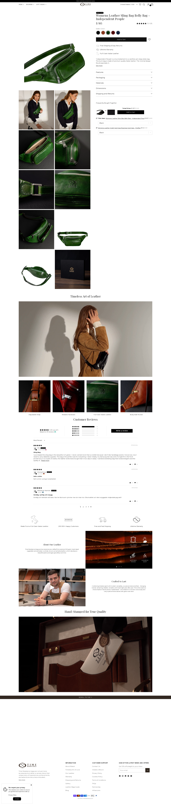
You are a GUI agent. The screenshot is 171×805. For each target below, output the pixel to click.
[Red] (113, 33)
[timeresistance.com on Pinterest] (128, 776)
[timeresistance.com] (85, 4)
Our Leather (69, 773)
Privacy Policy (97, 773)
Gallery (67, 783)
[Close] (31, 785)
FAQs (94, 783)
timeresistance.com (87, 798)
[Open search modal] (144, 4)
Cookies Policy (97, 776)
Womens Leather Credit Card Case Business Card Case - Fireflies (119, 128)
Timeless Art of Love (72, 770)
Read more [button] (45, 460)
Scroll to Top (84, 697)
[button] (75, 426)
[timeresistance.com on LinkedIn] (126, 776)
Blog (67, 790)
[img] (37, 445)
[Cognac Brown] (103, 33)
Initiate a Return (98, 770)
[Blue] (118, 33)
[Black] (98, 33)
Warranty (68, 776)
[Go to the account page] (147, 4)
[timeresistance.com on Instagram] (123, 776)
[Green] (108, 33)
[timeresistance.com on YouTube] (131, 776)
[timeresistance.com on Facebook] (120, 776)
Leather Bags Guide (72, 787)
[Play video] (52, 587)
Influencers (96, 790)
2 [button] (83, 507)
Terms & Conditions (99, 780)
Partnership (96, 787)
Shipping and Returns (73, 780)
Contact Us (96, 766)
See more (99, 65)
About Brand (70, 766)
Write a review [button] (122, 431)
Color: (100, 29)
